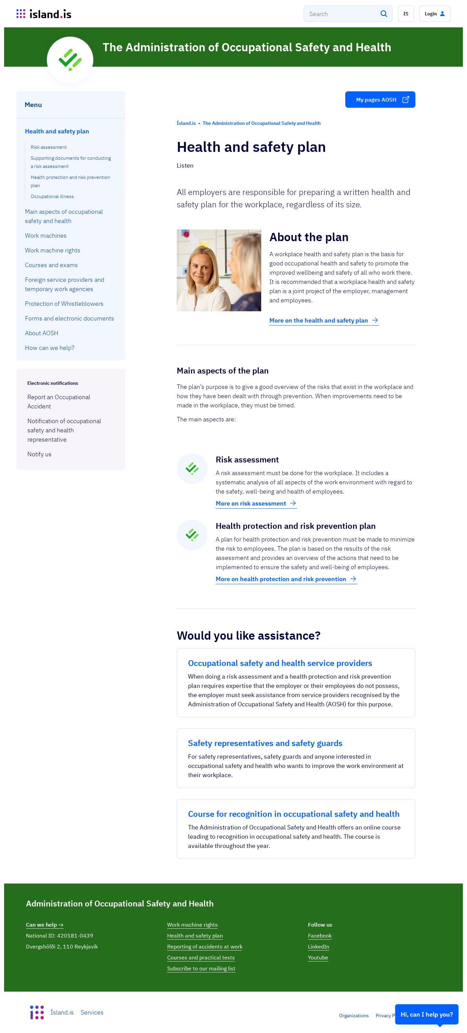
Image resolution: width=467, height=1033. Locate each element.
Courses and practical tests (201, 957)
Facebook (320, 935)
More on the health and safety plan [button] (318, 320)
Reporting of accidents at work (204, 946)
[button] (406, 13)
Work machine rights (192, 924)
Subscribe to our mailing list (201, 968)
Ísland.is (62, 1012)
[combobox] (348, 13)
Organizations (354, 1015)
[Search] (384, 14)
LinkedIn (318, 946)
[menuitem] (71, 162)
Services (92, 1012)
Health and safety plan (195, 935)
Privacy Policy (390, 1015)
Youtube (318, 957)
